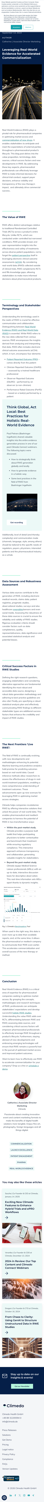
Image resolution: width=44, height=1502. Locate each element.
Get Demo (7, 1439)
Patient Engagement (21, 1156)
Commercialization (21, 1144)
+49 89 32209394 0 (11, 1418)
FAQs (4, 1464)
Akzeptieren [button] (16, 27)
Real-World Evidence (21, 1168)
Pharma (21, 1162)
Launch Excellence (21, 1150)
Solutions (6, 1435)
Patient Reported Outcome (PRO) (22, 359)
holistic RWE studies (21, 1013)
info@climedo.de (10, 1421)
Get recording (16, 522)
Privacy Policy (8, 1454)
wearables (18, 609)
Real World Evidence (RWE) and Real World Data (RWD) (20, 330)
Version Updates (10, 1468)
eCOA (18, 262)
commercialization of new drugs (17, 140)
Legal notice (8, 1449)
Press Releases (9, 1430)
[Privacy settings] (4, 1497)
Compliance (7, 1459)
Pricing (5, 1444)
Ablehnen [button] (28, 27)
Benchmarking (20, 926)
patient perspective (21, 255)
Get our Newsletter (22, 1386)
